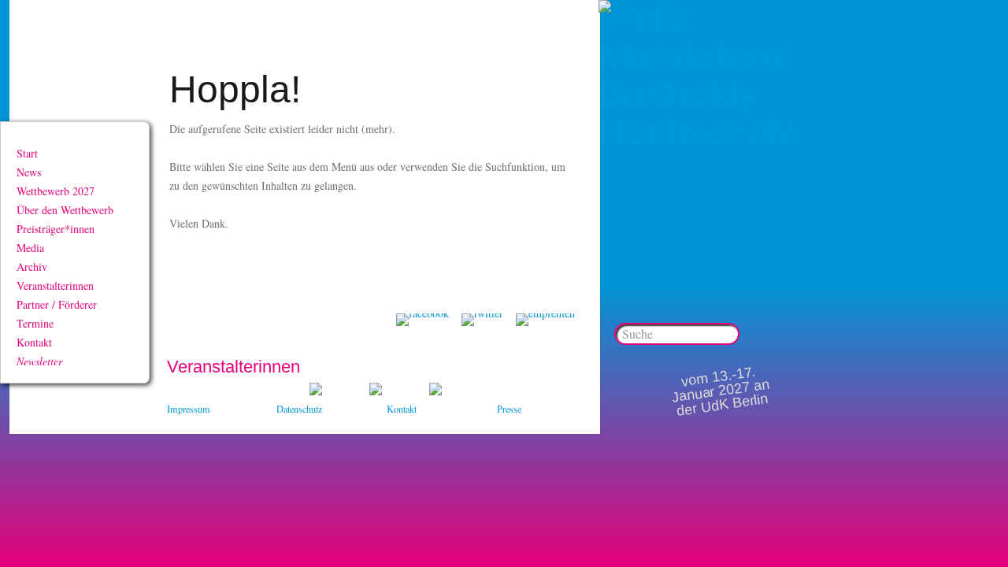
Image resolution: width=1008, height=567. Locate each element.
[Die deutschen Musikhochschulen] (375, 391)
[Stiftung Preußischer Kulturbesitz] (315, 391)
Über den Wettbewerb (65, 209)
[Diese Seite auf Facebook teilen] (422, 319)
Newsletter (39, 361)
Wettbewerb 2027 (55, 190)
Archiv (32, 266)
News (29, 172)
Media (30, 247)
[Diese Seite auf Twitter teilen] (482, 319)
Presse (509, 408)
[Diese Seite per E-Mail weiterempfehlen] (545, 319)
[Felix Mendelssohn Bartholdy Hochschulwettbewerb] (696, 132)
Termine (35, 323)
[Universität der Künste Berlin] (435, 391)
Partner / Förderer (57, 304)
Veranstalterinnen (55, 285)
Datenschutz (299, 408)
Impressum (188, 408)
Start (27, 153)
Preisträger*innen (55, 228)
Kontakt (34, 342)
